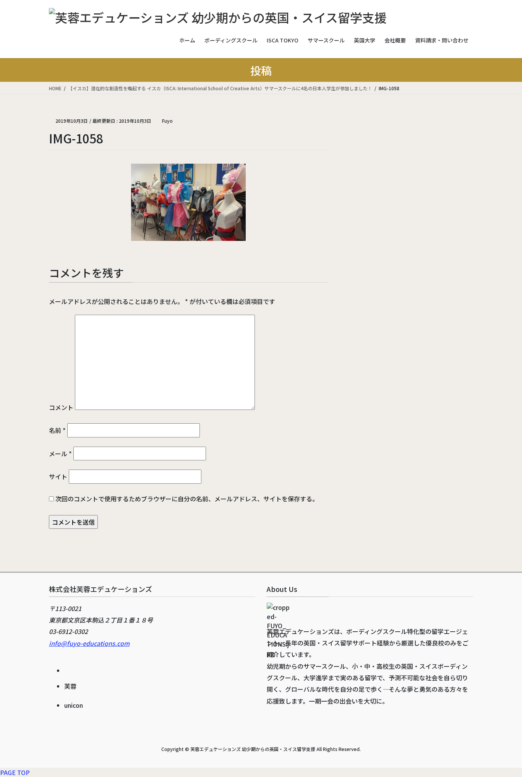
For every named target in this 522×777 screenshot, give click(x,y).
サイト (58, 476)
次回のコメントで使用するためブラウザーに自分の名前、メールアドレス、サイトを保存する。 (186, 498)
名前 (57, 430)
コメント (61, 407)
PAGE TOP (15, 772)
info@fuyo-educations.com (89, 643)
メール (60, 453)
